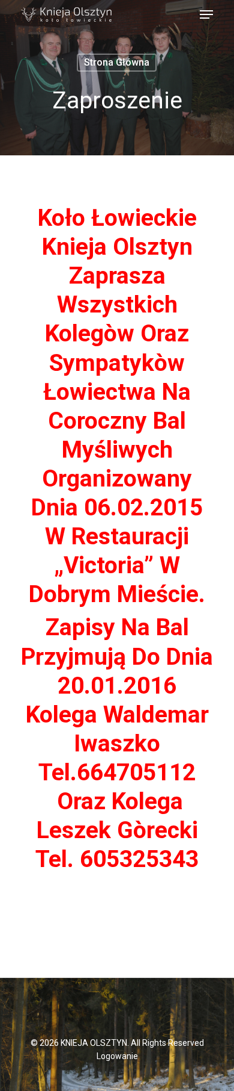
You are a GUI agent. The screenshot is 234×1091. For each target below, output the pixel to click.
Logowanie (117, 1056)
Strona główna (116, 62)
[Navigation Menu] (206, 14)
